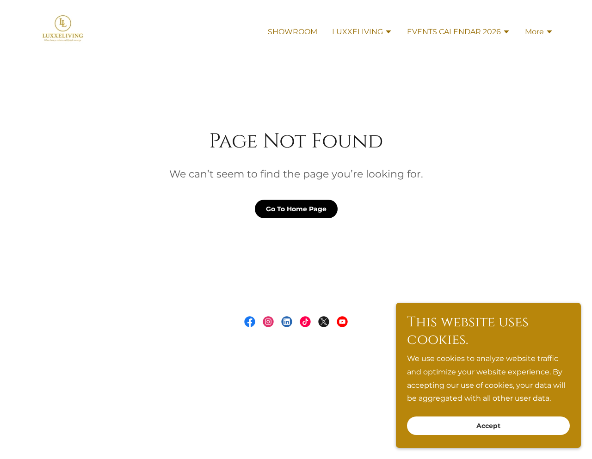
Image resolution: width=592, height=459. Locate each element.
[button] (362, 32)
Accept (488, 426)
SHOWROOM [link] (292, 31)
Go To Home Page (296, 209)
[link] (63, 30)
